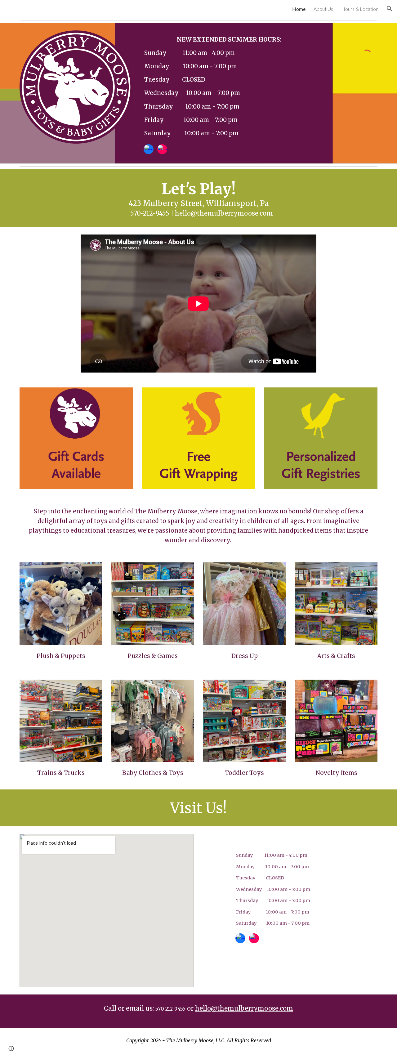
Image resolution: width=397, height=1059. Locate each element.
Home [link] (299, 9)
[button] (389, 8)
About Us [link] (323, 9)
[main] (229, 86)
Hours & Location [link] (359, 9)
